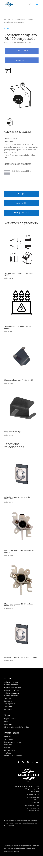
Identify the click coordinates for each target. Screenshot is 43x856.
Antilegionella (9, 704)
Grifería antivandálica (12, 687)
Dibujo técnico (21, 212)
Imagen (21, 193)
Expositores (8, 709)
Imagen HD (21, 202)
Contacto (7, 753)
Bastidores (8, 701)
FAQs (6, 721)
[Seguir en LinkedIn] (32, 762)
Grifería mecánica (11, 685)
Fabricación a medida (12, 742)
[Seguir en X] (23, 762)
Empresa (7, 736)
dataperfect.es (13, 851)
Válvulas (7, 698)
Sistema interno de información (16, 727)
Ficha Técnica (21, 51)
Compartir (21, 60)
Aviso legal (8, 724)
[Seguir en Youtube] (37, 762)
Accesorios (8, 706)
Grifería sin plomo (11, 682)
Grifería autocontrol (11, 693)
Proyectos (8, 745)
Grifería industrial (11, 696)
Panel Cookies (19, 848)
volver (6, 28)
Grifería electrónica (11, 690)
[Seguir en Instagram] (28, 762)
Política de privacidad (22, 846)
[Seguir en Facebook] (18, 762)
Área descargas (10, 750)
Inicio (6, 19)
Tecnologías (8, 739)
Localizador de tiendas (13, 756)
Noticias (7, 747)
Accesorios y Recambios (17, 19)
